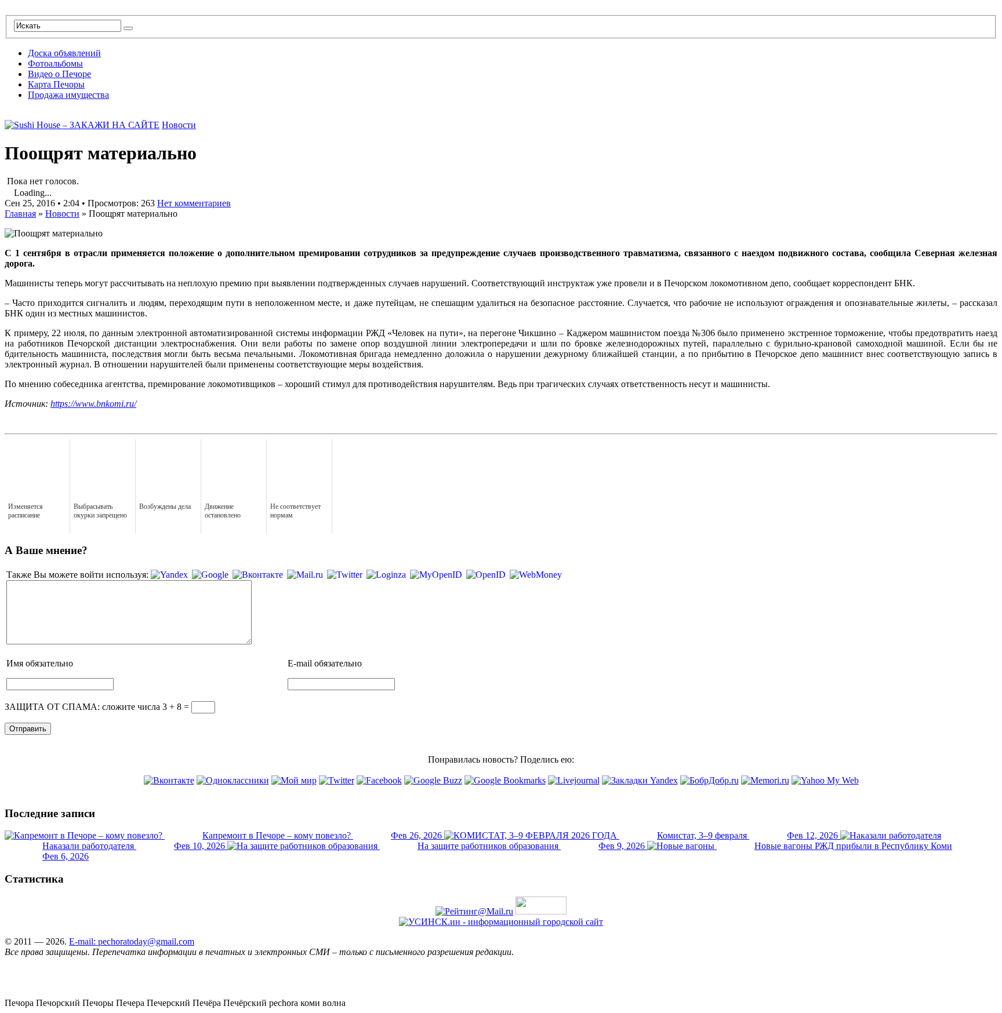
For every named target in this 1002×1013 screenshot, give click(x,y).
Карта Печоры (56, 84)
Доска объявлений (64, 53)
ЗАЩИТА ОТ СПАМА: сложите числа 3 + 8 (93, 707)
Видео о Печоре (59, 74)
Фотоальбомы (55, 63)
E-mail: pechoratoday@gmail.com (131, 941)
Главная (20, 213)
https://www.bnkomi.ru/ (93, 404)
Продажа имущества (68, 95)
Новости (179, 125)
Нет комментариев (194, 203)
